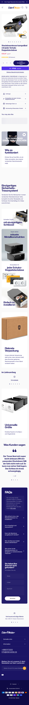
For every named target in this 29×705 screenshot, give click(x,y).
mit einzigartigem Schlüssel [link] (13, 223)
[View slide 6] (19, 384)
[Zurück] (2, 2)
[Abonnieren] (24, 668)
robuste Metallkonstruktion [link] (14, 235)
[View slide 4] (15, 384)
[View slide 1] (10, 384)
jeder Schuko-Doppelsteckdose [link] (14, 268)
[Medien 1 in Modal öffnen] (24, 17)
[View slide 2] (12, 384)
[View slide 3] (14, 384)
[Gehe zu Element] (9, 42)
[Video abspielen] (14, 138)
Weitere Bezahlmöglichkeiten (15, 72)
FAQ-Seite (13, 508)
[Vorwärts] (27, 2)
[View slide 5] (17, 384)
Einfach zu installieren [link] (9, 303)
